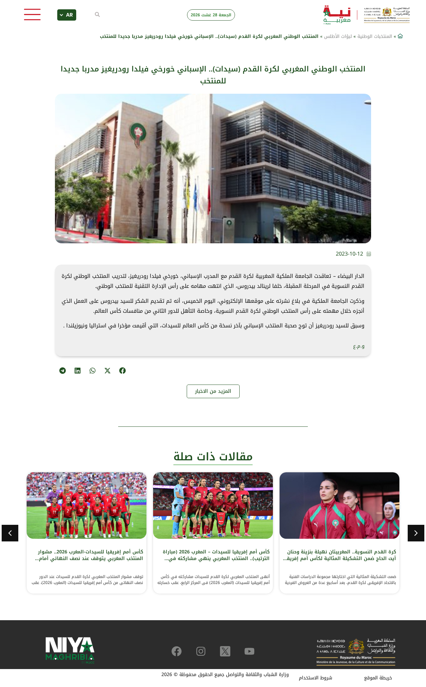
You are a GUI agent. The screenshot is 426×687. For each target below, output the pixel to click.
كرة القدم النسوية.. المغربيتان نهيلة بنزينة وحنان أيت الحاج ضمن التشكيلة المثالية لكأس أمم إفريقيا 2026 (339, 558)
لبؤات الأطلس (338, 36)
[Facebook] (176, 651)
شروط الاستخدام (315, 677)
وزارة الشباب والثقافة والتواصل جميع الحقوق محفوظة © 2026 (225, 674)
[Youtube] (249, 651)
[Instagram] (201, 651)
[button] (122, 370)
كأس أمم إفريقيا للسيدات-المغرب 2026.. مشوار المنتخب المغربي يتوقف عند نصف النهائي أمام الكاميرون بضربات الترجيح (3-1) (90, 558)
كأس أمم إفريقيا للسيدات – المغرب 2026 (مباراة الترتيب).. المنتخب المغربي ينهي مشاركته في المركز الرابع (216, 558)
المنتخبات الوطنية (374, 36)
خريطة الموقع (378, 677)
